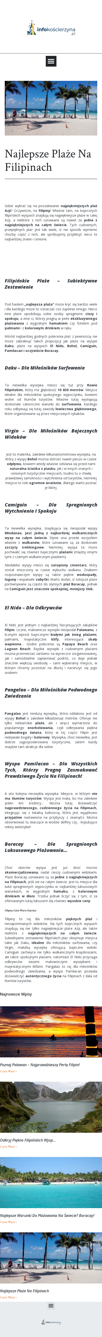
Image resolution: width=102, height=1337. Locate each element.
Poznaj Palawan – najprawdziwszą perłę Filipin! (40, 1064)
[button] (51, 61)
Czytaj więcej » (8, 1071)
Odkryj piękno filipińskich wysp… (28, 1140)
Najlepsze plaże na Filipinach (24, 1290)
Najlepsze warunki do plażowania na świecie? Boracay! (47, 1215)
